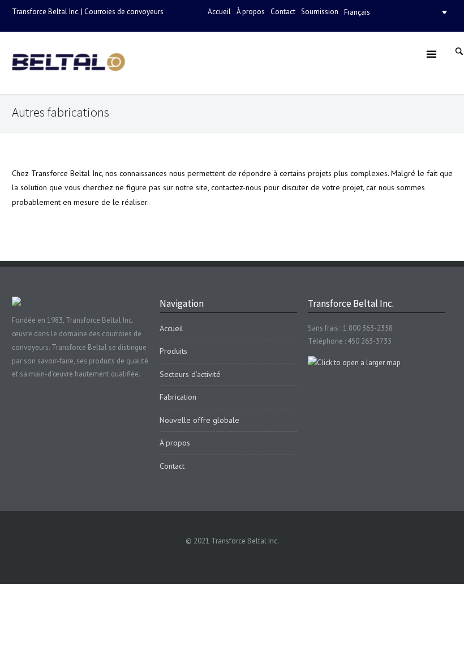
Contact (282, 11)
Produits (173, 351)
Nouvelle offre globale (199, 420)
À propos (251, 11)
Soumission (319, 11)
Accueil (219, 11)
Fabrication (178, 397)
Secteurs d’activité (190, 374)
